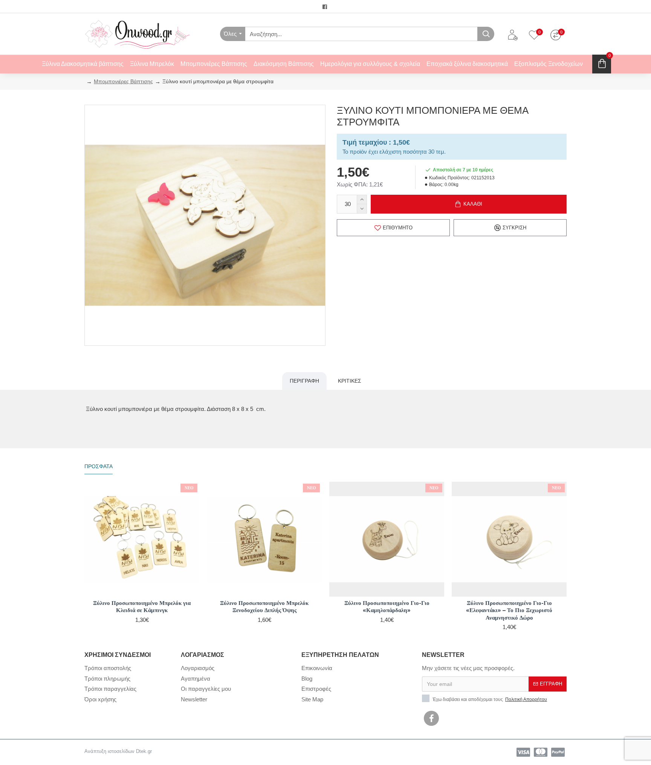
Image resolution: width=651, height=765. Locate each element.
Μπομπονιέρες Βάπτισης (123, 81)
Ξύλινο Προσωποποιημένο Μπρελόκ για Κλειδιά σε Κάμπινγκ (142, 606)
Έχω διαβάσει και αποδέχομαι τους (489, 699)
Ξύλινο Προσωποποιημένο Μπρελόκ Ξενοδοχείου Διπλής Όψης (264, 606)
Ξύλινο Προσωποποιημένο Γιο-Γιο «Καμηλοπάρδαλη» (386, 606)
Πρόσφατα (98, 466)
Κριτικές (349, 381)
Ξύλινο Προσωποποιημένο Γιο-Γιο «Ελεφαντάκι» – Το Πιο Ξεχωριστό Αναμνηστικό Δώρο (509, 610)
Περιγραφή (304, 381)
